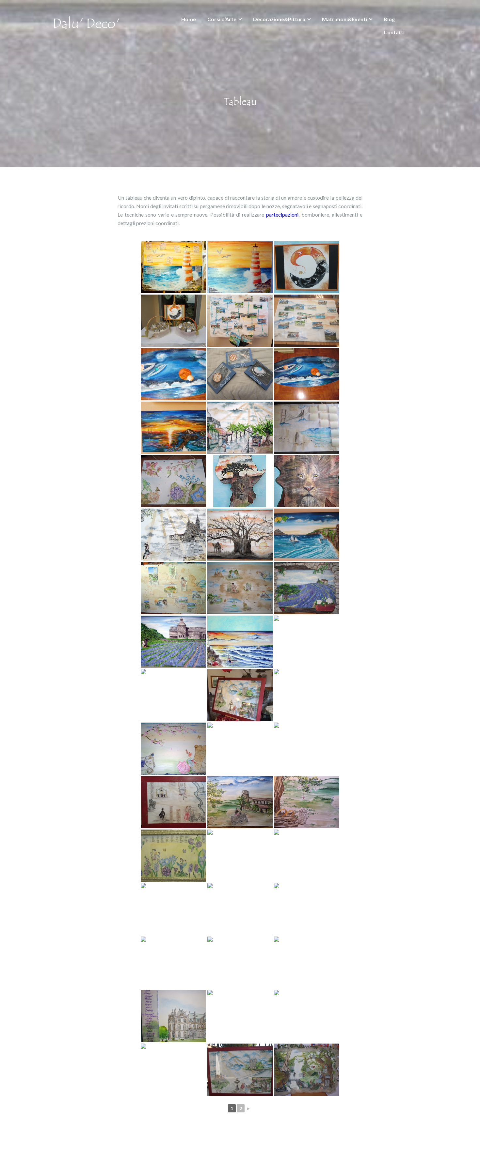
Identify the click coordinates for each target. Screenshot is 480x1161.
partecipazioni (282, 214)
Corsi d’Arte (221, 19)
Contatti (394, 32)
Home (188, 19)
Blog (389, 19)
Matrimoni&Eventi (344, 19)
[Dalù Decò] (86, 22)
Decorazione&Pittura (279, 19)
